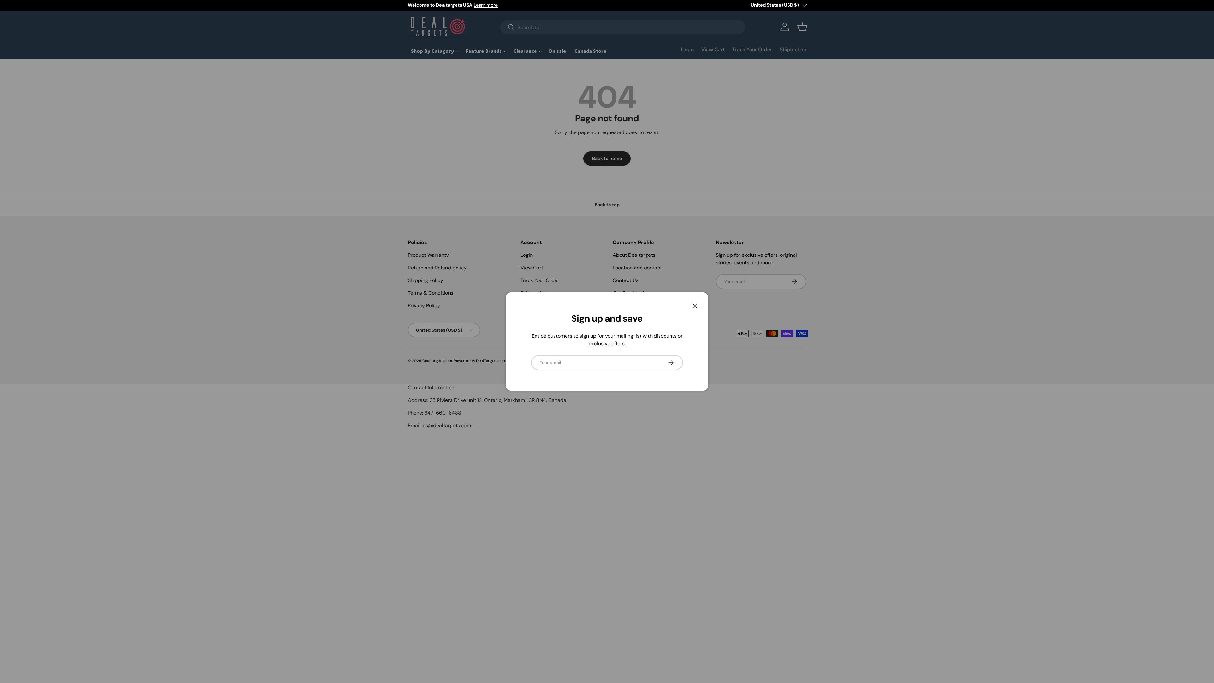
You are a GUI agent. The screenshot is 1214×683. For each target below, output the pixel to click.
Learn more (486, 5)
